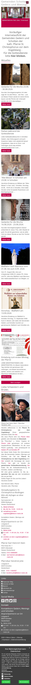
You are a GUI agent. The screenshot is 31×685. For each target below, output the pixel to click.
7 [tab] (23, 27)
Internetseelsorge (8, 590)
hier (9, 463)
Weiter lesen (6, 104)
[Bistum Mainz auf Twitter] (10, 600)
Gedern (3, 450)
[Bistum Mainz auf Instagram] (14, 600)
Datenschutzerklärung (18, 639)
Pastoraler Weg (8, 582)
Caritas (5, 592)
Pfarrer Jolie (5, 443)
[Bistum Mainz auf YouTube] (7, 600)
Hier (3, 461)
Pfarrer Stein (25, 437)
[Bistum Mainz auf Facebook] (3, 600)
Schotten (14, 450)
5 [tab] (18, 27)
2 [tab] (10, 27)
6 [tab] (20, 27)
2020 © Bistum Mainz (8, 637)
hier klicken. (18, 55)
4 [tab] (15, 27)
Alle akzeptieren (24, 682)
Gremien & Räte (8, 584)
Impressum (6, 639)
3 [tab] (13, 27)
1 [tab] (8, 27)
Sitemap (19, 637)
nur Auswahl (6, 682)
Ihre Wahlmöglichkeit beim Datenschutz (15, 650)
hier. (16, 434)
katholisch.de (7, 588)
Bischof (5, 586)
